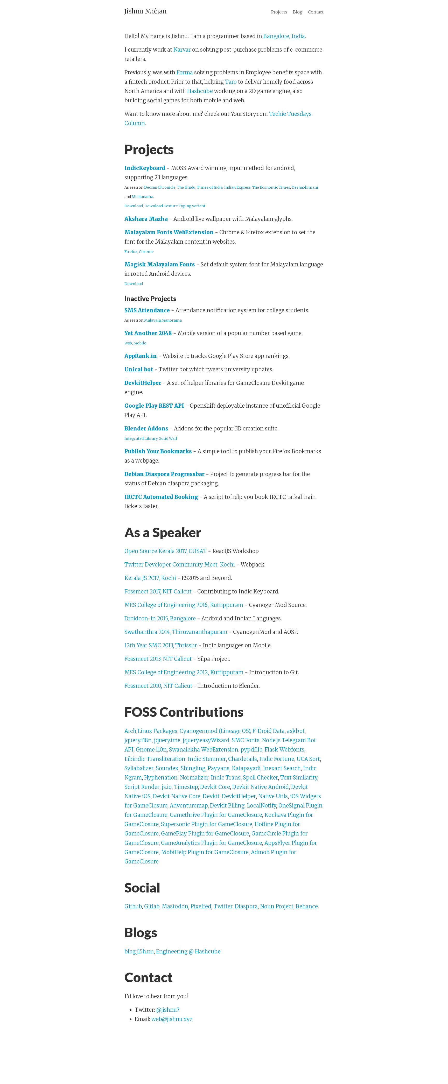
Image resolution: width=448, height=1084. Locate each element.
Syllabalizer (138, 768)
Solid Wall (168, 438)
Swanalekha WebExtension (203, 749)
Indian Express (237, 187)
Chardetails (242, 759)
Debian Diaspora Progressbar (164, 474)
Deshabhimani (305, 187)
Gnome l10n (151, 749)
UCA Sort (308, 759)
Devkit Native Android (260, 787)
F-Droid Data (269, 731)
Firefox (130, 251)
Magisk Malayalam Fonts (159, 264)
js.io (167, 787)
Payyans (218, 768)
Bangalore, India (284, 36)
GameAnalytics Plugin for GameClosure (211, 843)
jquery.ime (167, 740)
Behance (307, 906)
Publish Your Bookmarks (158, 451)
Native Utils (273, 796)
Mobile (140, 343)
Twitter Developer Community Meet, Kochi (179, 564)
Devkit (211, 796)
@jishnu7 (167, 1010)
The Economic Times (271, 187)
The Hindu (186, 187)
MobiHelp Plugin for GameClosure (205, 852)
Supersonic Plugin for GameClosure (206, 824)
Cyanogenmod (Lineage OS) (215, 731)
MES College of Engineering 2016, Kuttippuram (183, 605)
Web (128, 343)
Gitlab (151, 906)
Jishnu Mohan (145, 11)
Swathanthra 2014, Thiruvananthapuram (175, 632)
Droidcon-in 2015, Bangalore (160, 618)
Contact (316, 12)
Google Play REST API (154, 405)
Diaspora (246, 906)
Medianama (142, 196)
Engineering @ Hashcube (188, 951)
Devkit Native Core (176, 796)
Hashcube (200, 91)
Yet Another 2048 (148, 333)
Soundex (167, 768)
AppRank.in (140, 356)
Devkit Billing (227, 805)
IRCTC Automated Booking (161, 497)
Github (133, 906)
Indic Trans (226, 777)
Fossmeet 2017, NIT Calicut (158, 591)
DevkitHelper (142, 383)
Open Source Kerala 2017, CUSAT (165, 551)
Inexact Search (282, 768)
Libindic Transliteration (154, 759)
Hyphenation (161, 777)
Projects (279, 12)
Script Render (141, 787)
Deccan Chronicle (160, 187)
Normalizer (194, 777)
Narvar (182, 49)
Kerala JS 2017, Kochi (150, 578)
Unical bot (138, 369)
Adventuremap (189, 805)
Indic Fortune (276, 759)
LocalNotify (261, 805)
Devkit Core (215, 787)
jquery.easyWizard (206, 740)
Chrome (146, 251)
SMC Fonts (246, 740)
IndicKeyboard (144, 168)
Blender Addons (146, 428)
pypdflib (251, 749)
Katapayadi (246, 768)
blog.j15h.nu (139, 951)
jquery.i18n (138, 740)
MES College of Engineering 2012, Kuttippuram (183, 672)
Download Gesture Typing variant (174, 206)
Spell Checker (260, 777)
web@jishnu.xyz (172, 1019)
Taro (231, 82)
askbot (296, 731)
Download (133, 206)
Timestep (186, 787)
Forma (185, 72)
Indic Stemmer (207, 759)
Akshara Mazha (146, 219)
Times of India (210, 187)
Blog (297, 12)
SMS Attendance (147, 310)
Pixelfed (201, 906)
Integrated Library (141, 438)
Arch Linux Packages (150, 731)
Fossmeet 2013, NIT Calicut (158, 659)
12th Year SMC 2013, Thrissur (160, 645)
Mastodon (175, 906)
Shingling (193, 768)
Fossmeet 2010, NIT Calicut (158, 686)
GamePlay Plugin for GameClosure (205, 833)
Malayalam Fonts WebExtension (169, 232)
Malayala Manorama (163, 320)
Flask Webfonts (284, 749)
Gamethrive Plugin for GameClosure (216, 815)
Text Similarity (298, 777)
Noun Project (276, 906)
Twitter (223, 906)
